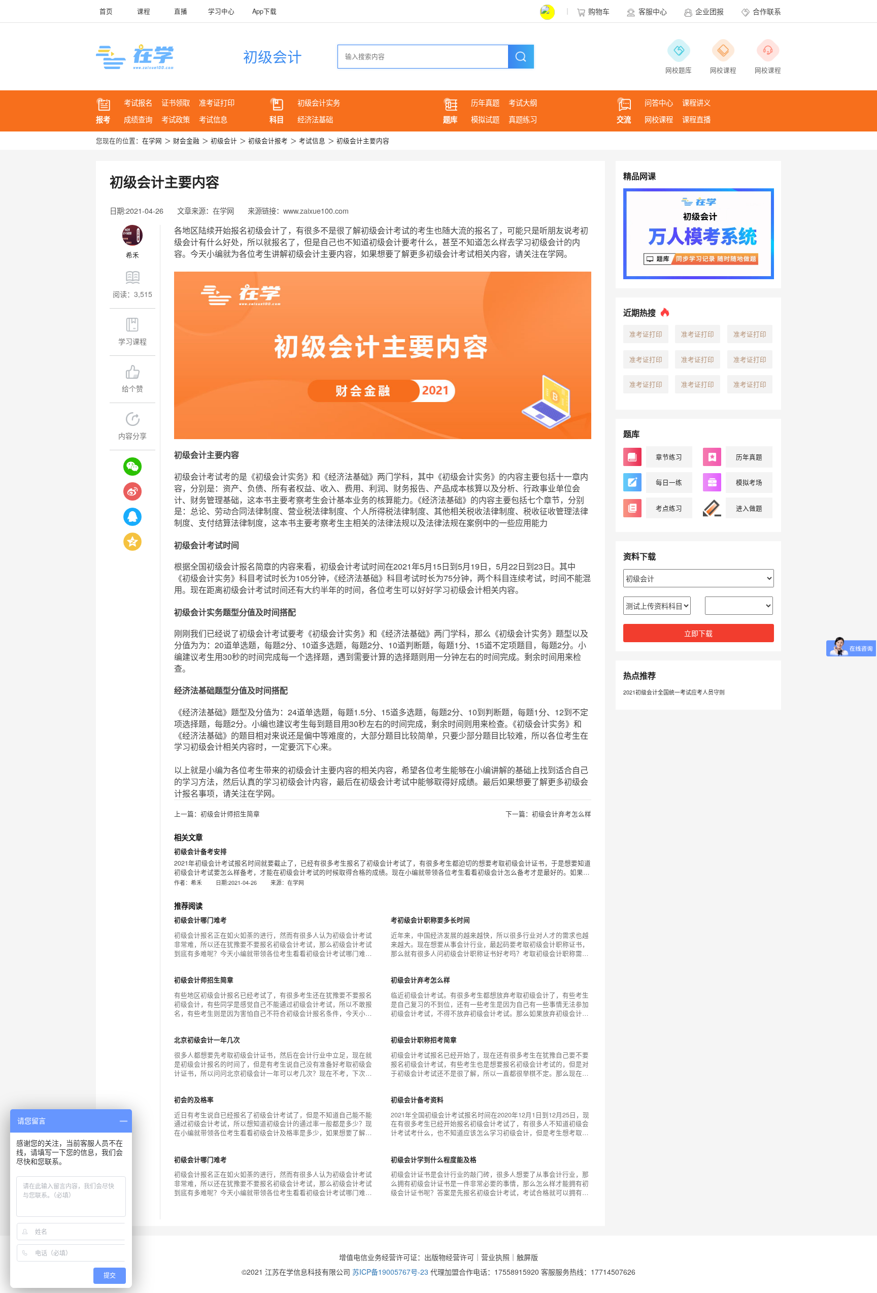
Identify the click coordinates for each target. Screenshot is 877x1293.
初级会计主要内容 (358, 140)
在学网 (152, 140)
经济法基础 (315, 119)
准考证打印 (216, 102)
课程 (143, 11)
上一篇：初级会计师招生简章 (217, 813)
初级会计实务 (318, 102)
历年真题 (485, 102)
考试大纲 (523, 102)
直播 (180, 11)
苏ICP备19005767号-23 (390, 1272)
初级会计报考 (264, 140)
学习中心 (221, 11)
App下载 (264, 11)
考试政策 (175, 119)
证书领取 (175, 102)
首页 (106, 11)
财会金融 (181, 140)
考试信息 (213, 119)
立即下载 (698, 633)
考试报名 (138, 102)
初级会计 (272, 56)
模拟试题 (485, 119)
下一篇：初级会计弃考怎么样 (548, 813)
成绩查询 (138, 119)
